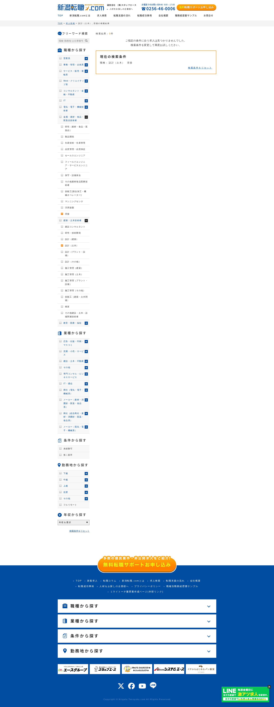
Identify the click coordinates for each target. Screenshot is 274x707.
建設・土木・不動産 (73, 361)
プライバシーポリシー (147, 586)
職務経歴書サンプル (186, 15)
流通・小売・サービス (73, 353)
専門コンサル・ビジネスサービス (73, 376)
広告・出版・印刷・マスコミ (73, 343)
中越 (65, 479)
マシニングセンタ (74, 201)
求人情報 (70, 23)
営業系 (66, 58)
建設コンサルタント (75, 227)
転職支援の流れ (122, 15)
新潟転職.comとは (80, 15)
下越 (65, 473)
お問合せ (208, 15)
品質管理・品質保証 (75, 149)
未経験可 (67, 448)
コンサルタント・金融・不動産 (73, 93)
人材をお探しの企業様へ (114, 586)
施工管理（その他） (75, 290)
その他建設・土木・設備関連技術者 (76, 315)
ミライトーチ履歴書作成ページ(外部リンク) (136, 591)
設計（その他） (73, 262)
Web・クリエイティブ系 (73, 83)
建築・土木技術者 (72, 220)
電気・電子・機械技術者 (73, 109)
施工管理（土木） (74, 274)
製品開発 (69, 136)
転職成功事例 (144, 15)
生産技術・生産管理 (75, 143)
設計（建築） (72, 239)
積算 (67, 306)
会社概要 (163, 15)
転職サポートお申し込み (196, 7)
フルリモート (70, 505)
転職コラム (110, 580)
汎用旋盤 (69, 207)
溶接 (67, 214)
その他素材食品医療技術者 (76, 183)
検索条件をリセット (200, 67)
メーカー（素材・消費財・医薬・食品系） (73, 403)
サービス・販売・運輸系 (73, 73)
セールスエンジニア (75, 155)
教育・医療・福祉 (72, 323)
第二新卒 (67, 455)
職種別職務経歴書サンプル (182, 586)
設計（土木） (72, 245)
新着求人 (92, 580)
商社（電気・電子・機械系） (73, 392)
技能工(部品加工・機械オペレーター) (75, 193)
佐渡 (65, 492)
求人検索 (102, 15)
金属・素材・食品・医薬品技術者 (73, 119)
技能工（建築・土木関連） (76, 299)
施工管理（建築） (74, 268)
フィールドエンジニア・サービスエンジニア (76, 165)
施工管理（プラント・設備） (76, 282)
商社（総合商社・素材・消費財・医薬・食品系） (73, 417)
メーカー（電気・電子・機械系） (73, 429)
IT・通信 (68, 383)
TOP (60, 15)
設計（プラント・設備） (75, 254)
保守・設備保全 (73, 175)
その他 (66, 367)
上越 (65, 486)
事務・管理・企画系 (73, 64)
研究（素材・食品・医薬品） (76, 129)
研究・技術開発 (73, 233)
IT (64, 100)
